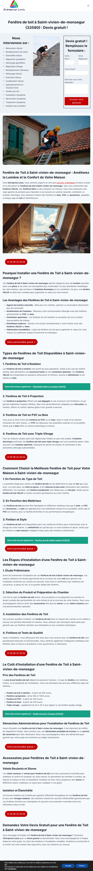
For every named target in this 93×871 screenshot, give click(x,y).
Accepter (68, 866)
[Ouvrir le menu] (88, 5)
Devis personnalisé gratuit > (21, 342)
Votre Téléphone (83, 57)
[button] (46, 140)
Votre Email (70, 69)
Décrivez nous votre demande (73, 81)
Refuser (82, 866)
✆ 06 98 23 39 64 (16, 262)
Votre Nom (67, 57)
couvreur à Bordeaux (65, 183)
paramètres (12, 869)
